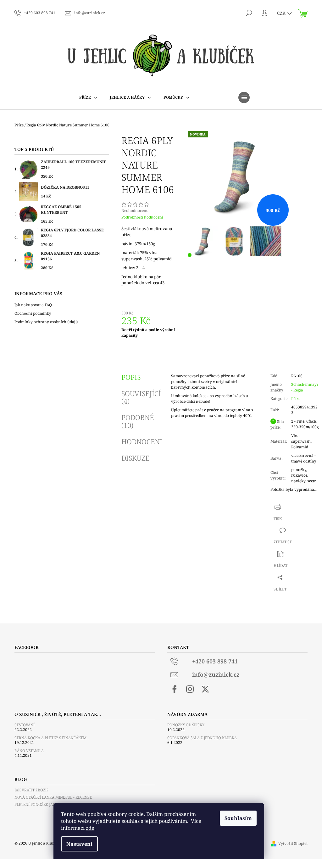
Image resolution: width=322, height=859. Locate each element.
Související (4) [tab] (141, 397)
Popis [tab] (131, 377)
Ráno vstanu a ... (30, 751)
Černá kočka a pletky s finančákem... (51, 738)
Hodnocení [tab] (141, 441)
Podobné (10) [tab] (137, 421)
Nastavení (79, 843)
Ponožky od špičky (185, 725)
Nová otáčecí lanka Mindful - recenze (53, 797)
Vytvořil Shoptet (293, 843)
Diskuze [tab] (135, 458)
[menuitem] (88, 97)
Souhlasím (238, 818)
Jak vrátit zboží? (31, 790)
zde (90, 827)
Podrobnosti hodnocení (142, 217)
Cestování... (25, 725)
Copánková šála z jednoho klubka (202, 738)
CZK (282, 13)
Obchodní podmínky (32, 313)
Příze (295, 398)
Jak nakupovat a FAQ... (34, 305)
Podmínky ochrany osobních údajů (46, 321)
